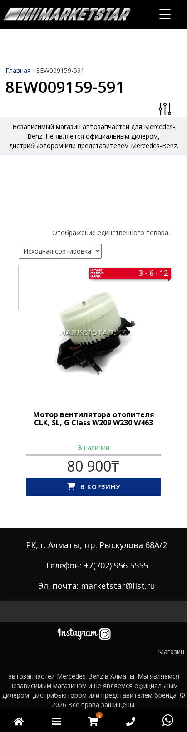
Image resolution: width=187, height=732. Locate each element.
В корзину (100, 486)
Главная (18, 70)
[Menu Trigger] (165, 13)
